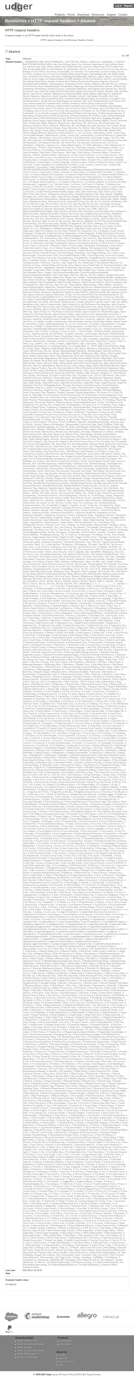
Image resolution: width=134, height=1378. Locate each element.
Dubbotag (98, 223)
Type (31, 547)
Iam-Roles (43, 302)
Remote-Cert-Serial (32, 432)
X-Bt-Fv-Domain (70, 681)
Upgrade (80, 552)
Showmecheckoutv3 (101, 478)
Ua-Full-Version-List (87, 547)
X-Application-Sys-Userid (63, 628)
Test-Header (92, 527)
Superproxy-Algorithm (33, 515)
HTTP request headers (53, 20)
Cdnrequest (28, 145)
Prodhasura (59, 412)
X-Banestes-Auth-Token (61, 657)
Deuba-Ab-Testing (75, 201)
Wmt (74, 579)
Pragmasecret (65, 407)
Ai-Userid (117, 76)
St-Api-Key (92, 505)
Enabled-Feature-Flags (33, 236)
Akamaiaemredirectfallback (35, 84)
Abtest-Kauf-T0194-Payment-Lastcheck (73, 66)
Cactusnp (87, 133)
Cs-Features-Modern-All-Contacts (80, 174)
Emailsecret (40, 233)
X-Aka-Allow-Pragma (116, 601)
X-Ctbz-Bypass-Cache (112, 735)
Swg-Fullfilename (51, 520)
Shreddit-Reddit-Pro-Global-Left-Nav (80, 485)
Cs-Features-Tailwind (94, 182)
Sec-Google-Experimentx (106, 456)
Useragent (120, 556)
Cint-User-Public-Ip (31, 150)
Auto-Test (91, 106)
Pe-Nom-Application (107, 395)
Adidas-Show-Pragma (78, 74)
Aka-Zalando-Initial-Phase (35, 81)
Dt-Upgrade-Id (74, 223)
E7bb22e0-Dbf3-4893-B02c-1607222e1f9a (53, 226)
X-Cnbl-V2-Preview (80, 718)
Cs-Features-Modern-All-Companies (46, 174)
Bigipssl (105, 120)
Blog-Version (64, 123)
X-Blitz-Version (113, 669)
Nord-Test (70, 373)
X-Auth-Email (29, 635)
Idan (113, 302)
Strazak (44, 510)
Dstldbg (63, 223)
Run (69, 444)
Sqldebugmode (109, 500)
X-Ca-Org (64, 691)
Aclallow (37, 74)
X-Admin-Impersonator (63, 596)
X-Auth (108, 632)
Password (34, 392)
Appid (85, 93)
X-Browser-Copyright (61, 677)
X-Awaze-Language (75, 647)
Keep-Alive (28, 336)
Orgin (43, 380)
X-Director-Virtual (74, 767)
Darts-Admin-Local (107, 191)
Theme (120, 532)
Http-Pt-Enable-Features (69, 282)
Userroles (120, 559)
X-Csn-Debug (118, 733)
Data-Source (41, 194)
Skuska (35, 493)
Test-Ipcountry (106, 527)
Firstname (71, 250)
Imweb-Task (66, 319)
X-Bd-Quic (102, 662)
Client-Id (118, 150)
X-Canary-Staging (76, 694)
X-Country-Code (54, 728)
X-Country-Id (69, 728)
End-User (112, 236)
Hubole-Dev (50, 287)
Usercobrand (28, 559)
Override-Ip (77, 385)
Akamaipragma (56, 84)
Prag (114, 405)
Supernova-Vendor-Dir (85, 512)
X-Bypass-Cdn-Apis (77, 686)
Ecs (32, 228)
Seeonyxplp (88, 468)
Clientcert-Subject (100, 152)
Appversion (46, 96)
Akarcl (80, 84)
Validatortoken (77, 561)
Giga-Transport (85, 267)
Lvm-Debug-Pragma (57, 346)
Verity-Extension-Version (53, 564)
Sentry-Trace (116, 468)
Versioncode (80, 564)
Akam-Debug (71, 81)
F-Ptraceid (54, 245)
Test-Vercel (64, 530)
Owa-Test (39, 387)
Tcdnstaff (49, 525)
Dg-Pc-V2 (102, 209)
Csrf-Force (75, 184)
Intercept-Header (75, 321)
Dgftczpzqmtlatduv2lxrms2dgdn (37, 211)
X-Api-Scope (111, 615)
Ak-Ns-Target (38, 79)
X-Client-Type (67, 713)
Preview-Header (47, 409)
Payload (61, 392)
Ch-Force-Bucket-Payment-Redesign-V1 (83, 297)
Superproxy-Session (104, 515)
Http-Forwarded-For (47, 282)
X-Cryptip (27, 733)
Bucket (86, 128)
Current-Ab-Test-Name (42, 187)
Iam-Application (30, 302)
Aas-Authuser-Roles (114, 64)
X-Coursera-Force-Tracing (89, 728)
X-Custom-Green (85, 740)
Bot (73, 125)
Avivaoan (27, 108)
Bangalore (117, 118)
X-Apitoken (105, 618)
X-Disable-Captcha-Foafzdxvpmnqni (101, 767)
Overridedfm (28, 387)
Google (56, 270)
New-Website (48, 365)
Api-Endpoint (94, 89)
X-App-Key (77, 620)
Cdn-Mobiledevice (51, 140)
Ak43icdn (98, 79)
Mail (76, 348)
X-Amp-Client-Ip (44, 613)
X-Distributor (117, 770)
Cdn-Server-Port (68, 142)
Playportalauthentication (85, 402)
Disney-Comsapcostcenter (35, 216)
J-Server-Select (85, 331)
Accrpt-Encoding (108, 71)
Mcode (56, 351)
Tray (88, 542)
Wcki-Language (89, 571)
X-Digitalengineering (55, 767)
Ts (42, 544)
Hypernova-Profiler (31, 292)
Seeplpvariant (101, 468)
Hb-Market (27, 277)
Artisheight (92, 96)
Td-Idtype (70, 525)
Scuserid (39, 454)
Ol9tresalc (47, 378)
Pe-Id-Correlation (51, 395)
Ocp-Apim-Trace (85, 375)
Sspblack (63, 505)
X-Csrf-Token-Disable (46, 735)
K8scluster (104, 334)
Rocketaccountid (108, 436)
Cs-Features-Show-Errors (71, 182)
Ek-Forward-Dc (85, 231)
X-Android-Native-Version (115, 613)
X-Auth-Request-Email (61, 637)
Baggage (107, 118)
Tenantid (37, 527)
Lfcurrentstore (72, 341)
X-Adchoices (46, 596)
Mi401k (76, 353)
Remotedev (74, 432)
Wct (113, 571)
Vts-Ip (77, 569)
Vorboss (112, 566)
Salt (91, 446)
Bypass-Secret (76, 130)
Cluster (74, 155)
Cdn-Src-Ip (112, 142)
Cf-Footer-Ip (68, 147)
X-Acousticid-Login (75, 593)
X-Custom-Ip (38, 743)
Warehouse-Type (61, 571)
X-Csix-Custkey (103, 733)
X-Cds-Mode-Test (65, 703)
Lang (84, 338)
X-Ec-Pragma (102, 784)
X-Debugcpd (50, 755)
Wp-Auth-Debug (94, 579)
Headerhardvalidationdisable (100, 277)
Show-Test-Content (71, 476)
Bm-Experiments (107, 123)
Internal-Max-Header (102, 321)
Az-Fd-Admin (85, 111)
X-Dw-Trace (117, 779)
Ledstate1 (51, 341)
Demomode (105, 199)
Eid (55, 231)
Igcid (78, 314)
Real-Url (64, 427)
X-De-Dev (108, 748)
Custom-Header (37, 189)
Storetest (35, 510)
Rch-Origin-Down (68, 436)
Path (43, 392)
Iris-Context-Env (80, 324)
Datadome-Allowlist (84, 194)
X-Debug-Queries (42, 752)
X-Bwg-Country (116, 684)
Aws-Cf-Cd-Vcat (56, 111)
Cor (125, 162)
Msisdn (96, 358)
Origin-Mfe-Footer (50, 383)
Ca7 (79, 133)
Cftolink (114, 147)
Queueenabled (72, 424)
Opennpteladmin (79, 378)
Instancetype (60, 321)
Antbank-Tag (119, 86)
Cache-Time (119, 133)
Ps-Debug (46, 419)
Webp (70, 574)
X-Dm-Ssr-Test (58, 775)
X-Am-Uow (119, 610)
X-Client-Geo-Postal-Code (67, 708)
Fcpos (45, 248)
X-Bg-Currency (120, 667)
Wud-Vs (101, 581)
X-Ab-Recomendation (44, 588)
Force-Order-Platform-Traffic (72, 255)
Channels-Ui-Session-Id (99, 299)
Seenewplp (42, 466)
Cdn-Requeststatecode (48, 142)
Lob (45, 343)
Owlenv (49, 387)
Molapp (113, 356)
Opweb (117, 378)
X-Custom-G (69, 740)
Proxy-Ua (72, 417)
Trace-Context (48, 539)
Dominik (95, 218)
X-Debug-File (57, 750)
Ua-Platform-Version (41, 549)
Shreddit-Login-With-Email (105, 483)
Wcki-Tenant (104, 571)
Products (60, 14)
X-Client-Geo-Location (115, 706)
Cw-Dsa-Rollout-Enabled (105, 189)
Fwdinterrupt (87, 262)
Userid (62, 559)
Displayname (55, 216)
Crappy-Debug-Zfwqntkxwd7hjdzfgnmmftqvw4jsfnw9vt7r (95, 169)
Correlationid (60, 164)
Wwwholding (85, 583)
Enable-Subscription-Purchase (110, 233)
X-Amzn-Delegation (63, 613)
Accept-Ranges (71, 69)
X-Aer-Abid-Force (76, 598)
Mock (52, 356)
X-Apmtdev (117, 618)
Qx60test (108, 424)
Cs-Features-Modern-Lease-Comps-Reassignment (77, 177)
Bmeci (45, 125)
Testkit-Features (88, 532)
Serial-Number (29, 471)
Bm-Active (93, 123)
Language (92, 338)
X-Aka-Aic (100, 601)
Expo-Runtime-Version (87, 243)
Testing (50, 532)
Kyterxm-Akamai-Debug (34, 338)
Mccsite (47, 351)
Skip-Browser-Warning (83, 490)
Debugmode (64, 199)
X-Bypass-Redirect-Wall (71, 689)
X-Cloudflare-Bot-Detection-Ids (45, 716)
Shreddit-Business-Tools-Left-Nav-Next (86, 481)
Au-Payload (75, 101)
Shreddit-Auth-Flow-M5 (33, 481)
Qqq (122, 422)
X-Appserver (118, 628)
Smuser (82, 495)
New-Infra (27, 365)
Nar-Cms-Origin (51, 363)
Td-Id (62, 525)
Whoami (75, 576)
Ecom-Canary (106, 226)
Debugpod (76, 199)
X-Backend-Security (41, 650)
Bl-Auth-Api (34, 123)
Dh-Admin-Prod (107, 211)
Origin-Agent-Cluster (64, 380)
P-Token (73, 387)
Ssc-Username (86, 503)
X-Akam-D (41, 603)
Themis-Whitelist (30, 534)
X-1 (52, 586)
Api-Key (122, 89)
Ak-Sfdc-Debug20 (73, 79)
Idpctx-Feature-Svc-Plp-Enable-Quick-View (76, 307)
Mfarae (56, 353)
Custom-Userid (74, 189)
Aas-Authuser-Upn (31, 66)
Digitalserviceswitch (49, 213)
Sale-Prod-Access (62, 446)
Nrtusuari (95, 373)
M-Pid (94, 346)
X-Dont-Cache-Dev (40, 777)
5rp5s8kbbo (106, 62)
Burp (93, 128)
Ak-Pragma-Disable (54, 79)
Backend (86, 118)
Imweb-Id (37, 319)
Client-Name (44, 152)
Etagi (52, 240)
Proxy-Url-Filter (85, 417)
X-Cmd (111, 716)
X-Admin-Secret (96, 596)
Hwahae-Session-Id (56, 289)
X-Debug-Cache (42, 750)
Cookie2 (118, 162)
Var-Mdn (96, 561)
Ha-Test (92, 275)
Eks (95, 231)
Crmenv (34, 172)
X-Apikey (86, 618)
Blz (85, 123)
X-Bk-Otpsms (98, 669)
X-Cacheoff (110, 691)
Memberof (81, 351)
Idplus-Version (59, 314)
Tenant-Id (27, 527)
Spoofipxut (60, 500)
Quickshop (85, 424)
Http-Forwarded (30, 282)
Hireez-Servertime (37, 280)
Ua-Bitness (55, 547)
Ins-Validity (39, 321)
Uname (48, 552)
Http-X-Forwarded (113, 282)
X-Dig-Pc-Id (39, 767)
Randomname (29, 427)
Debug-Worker (51, 199)
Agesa (101, 76)
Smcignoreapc (29, 495)
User (36, 554)
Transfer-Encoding (31, 542)
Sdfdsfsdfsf (80, 454)
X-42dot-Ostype (100, 586)
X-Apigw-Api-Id (74, 618)
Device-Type (117, 206)
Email (113, 231)
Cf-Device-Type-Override (49, 147)
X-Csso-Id (81, 735)
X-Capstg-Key (62, 696)
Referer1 (41, 429)
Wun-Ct (26, 583)
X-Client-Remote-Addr (94, 711)
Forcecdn (51, 258)
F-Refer (63, 245)
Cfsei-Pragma (102, 147)
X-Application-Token (85, 628)
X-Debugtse (62, 755)
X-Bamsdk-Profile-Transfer (99, 650)
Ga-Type (36, 265)
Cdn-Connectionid (81, 138)
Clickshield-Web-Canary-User (92, 150)
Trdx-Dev (96, 542)
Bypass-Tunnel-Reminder (96, 130)
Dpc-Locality (64, 221)
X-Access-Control (62, 591)
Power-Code (59, 405)
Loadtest (38, 343)
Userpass (110, 559)
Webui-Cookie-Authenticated (87, 574)
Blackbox (52, 123)
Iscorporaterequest (74, 326)
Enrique (121, 236)
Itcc (100, 329)
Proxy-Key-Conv (89, 414)
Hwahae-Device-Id (102, 287)
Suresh (67, 517)
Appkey (92, 93)
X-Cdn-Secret (67, 701)
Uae (65, 549)
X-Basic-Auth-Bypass (84, 657)
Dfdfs (94, 209)
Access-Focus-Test (97, 69)
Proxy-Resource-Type (45, 417)
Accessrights (64, 71)
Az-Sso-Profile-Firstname (104, 111)
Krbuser (77, 336)
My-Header (35, 360)
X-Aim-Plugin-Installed (48, 601)
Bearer (70, 120)
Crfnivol (26, 172)
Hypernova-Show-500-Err (76, 292)
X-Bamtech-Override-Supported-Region (60, 654)
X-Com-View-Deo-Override (58, 721)
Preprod (26, 409)
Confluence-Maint (78, 160)
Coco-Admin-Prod (61, 157)
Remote (110, 429)
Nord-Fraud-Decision (43, 373)
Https (100, 285)
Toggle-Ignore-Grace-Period (45, 537)
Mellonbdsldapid (67, 351)
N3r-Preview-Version (112, 360)
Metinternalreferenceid (41, 353)
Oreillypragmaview (31, 380)
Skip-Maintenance (115, 490)
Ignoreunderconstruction (107, 314)
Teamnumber (86, 525)
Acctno (120, 71)
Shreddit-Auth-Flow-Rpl (56, 481)
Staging (26, 507)
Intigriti (41, 324)
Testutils (102, 532)
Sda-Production (67, 454)
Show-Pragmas (54, 476)
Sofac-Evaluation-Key (33, 498)
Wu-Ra (42, 581)
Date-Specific (106, 194)
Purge (69, 419)
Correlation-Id (47, 164)
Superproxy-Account (106, 512)
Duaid (90, 223)
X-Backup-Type (78, 650)
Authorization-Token (104, 103)
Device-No (105, 206)
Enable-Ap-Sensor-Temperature (62, 233)
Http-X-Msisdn (46, 285)
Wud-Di (50, 581)
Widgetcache (87, 576)
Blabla (44, 123)
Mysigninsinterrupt (93, 360)
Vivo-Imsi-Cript (63, 566)
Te (77, 525)
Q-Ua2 (62, 422)
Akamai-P (114, 81)
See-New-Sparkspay (46, 463)
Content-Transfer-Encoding (100, 162)
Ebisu (96, 226)
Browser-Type (60, 128)
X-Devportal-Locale (49, 765)
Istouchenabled (84, 329)
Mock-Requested (65, 356)
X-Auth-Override (59, 635)
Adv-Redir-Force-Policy (39, 76)
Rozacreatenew (67, 439)
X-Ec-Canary (35, 784)
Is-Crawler (93, 324)
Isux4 (95, 329)
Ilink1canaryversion (67, 316)
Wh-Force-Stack (62, 576)
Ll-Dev (120, 341)
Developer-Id (37, 206)
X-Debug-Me (110, 750)
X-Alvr (80, 610)
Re (57, 427)
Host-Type (97, 280)
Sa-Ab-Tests (28, 446)
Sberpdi (120, 446)
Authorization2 (29, 106)
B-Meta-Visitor (74, 118)
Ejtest (65, 231)
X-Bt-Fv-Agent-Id (103, 679)
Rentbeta (119, 432)
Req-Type (47, 434)
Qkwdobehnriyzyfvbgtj (98, 422)
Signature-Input (72, 488)
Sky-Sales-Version (49, 493)
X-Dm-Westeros (74, 775)
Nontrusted (28, 373)
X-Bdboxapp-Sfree (52, 664)
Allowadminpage (51, 86)
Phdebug (114, 397)
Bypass (106, 128)
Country (89, 164)
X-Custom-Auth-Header (76, 738)
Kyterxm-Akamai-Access (115, 336)
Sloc (85, 493)
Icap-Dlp (99, 302)
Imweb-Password (51, 319)
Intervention (31, 324)
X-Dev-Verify (85, 760)
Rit (87, 436)
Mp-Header (39, 358)
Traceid (73, 539)
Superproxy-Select (84, 515)
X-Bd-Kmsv (90, 662)
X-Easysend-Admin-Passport (71, 782)
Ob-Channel (42, 375)
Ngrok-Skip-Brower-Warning (106, 365)
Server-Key (49, 471)
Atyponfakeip (62, 101)
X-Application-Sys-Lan (97, 625)
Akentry (87, 84)
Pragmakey (52, 407)
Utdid (56, 561)
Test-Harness (79, 527)
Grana (108, 270)
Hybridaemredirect (91, 289)
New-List (37, 365)
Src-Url (50, 503)
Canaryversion (87, 135)
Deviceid (48, 209)
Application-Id (103, 93)
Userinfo (70, 559)
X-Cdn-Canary (39, 701)
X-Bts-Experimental (104, 681)
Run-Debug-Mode (80, 444)
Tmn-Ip (107, 534)
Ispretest (117, 326)
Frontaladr (33, 260)
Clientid (36, 155)
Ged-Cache (62, 265)
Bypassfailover (66, 133)
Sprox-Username (93, 500)
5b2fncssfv (95, 62)
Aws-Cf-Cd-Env (72, 108)
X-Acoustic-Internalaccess (51, 593)
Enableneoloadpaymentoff (75, 236)
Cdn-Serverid (83, 142)
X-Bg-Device (28, 669)
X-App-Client (55, 620)
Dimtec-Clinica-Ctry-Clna (71, 213)
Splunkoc (49, 500)
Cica (121, 147)
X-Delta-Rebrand (87, 757)
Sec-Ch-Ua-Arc (74, 458)
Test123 (112, 530)
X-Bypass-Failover (96, 686)
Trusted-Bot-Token (31, 544)
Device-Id (78, 206)
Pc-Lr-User (113, 392)
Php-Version (69, 400)
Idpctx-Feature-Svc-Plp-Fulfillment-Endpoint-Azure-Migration (71, 309)
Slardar (78, 493)
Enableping (94, 236)
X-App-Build (41, 620)
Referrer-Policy (82, 429)
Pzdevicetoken (40, 422)
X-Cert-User (79, 703)
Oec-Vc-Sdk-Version (104, 375)
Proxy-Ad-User (60, 414)
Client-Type (70, 152)
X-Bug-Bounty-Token (40, 684)
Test (56, 527)
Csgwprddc (42, 184)
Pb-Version (102, 392)
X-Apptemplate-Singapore (54, 630)
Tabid (85, 520)
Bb (64, 120)
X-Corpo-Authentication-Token (72, 726)
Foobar (114, 253)
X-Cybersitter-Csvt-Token (78, 745)
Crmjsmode (45, 172)
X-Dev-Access (59, 760)
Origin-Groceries (83, 380)
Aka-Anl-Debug (119, 79)
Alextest (123, 84)
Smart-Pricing (108, 493)
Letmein (61, 341)
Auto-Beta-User (78, 106)
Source (87, 498)
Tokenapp (102, 537)
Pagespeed (65, 390)
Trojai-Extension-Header (113, 542)
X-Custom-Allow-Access (52, 738)
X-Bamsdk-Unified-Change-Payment (81, 652)
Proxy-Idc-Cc (74, 414)
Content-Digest (44, 162)
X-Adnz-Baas (112, 596)
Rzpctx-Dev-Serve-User (116, 444)
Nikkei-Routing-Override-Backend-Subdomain (96, 368)
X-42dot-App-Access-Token (79, 586)
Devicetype (59, 209)
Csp (50, 184)
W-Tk (97, 569)
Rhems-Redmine (51, 436)
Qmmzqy (114, 422)
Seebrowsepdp (64, 463)
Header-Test (70, 277)
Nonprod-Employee (118, 370)
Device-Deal (66, 206)
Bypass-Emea (41, 130)
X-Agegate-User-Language (98, 598)
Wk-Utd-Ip (37, 579)
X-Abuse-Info (34, 591)
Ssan (75, 503)
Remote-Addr (121, 429)
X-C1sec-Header (51, 691)
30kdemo (84, 62)
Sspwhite (74, 505)
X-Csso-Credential (66, 735)
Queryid (37, 424)
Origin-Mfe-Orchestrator (71, 383)
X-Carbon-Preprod (78, 696)
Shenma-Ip (78, 473)
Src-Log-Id (41, 503)
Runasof (94, 444)
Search (117, 454)
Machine (69, 348)
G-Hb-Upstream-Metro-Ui (106, 262)
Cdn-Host (114, 138)
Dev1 (96, 204)
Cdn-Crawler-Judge (100, 138)
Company (118, 157)
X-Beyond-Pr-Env (52, 667)
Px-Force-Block (118, 419)
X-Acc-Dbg (47, 591)
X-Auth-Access (120, 632)
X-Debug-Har (71, 750)
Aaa (55, 64)
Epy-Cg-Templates (73, 238)
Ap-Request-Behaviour (76, 89)
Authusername (63, 106)
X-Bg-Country (106, 667)
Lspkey (107, 343)
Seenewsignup (101, 466)
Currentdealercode (91, 187)
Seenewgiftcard (114, 463)
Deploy (116, 199)
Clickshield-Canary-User (66, 150)
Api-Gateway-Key (109, 89)
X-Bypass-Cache (58, 686)
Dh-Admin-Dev (76, 211)
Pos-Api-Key (41, 405)
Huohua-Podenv (64, 287)
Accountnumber (92, 71)
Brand (123, 125)
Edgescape (28, 231)
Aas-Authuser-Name (67, 64)
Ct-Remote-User (112, 184)
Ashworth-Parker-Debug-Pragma (80, 98)
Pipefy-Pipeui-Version (91, 400)
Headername (120, 277)
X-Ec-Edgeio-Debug (85, 784)
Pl (104, 400)
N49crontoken (29, 363)
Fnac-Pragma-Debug (95, 253)
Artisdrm (82, 96)
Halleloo (101, 275)
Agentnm (92, 76)
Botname (101, 125)
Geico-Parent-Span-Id (92, 265)
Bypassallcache (38, 133)
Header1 (81, 277)
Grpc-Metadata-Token (33, 272)
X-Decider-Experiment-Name (82, 755)
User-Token (98, 556)
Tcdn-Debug (103, 522)
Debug (75, 196)
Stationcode (88, 507)
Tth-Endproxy (80, 544)
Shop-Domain (114, 473)
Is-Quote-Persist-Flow (54, 326)
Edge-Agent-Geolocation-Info (88, 228)
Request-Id (59, 434)
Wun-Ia (34, 583)
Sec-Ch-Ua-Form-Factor (93, 458)
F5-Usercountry (75, 245)
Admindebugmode (97, 74)
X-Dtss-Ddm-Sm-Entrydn (58, 779)
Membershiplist (95, 351)
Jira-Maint (69, 334)
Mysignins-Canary (74, 360)
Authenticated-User (37, 103)
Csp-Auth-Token (61, 184)
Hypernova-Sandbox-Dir (52, 292)
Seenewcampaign (97, 463)
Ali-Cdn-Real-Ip (30, 86)
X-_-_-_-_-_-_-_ (106, 583)
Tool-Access (114, 537)
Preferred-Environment (112, 407)
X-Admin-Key (82, 596)
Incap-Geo (90, 319)
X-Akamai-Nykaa (41, 605)
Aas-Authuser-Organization (91, 64)
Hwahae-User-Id (73, 289)
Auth (84, 101)
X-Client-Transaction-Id (48, 713)
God (123, 267)
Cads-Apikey (99, 133)
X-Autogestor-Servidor (40, 645)
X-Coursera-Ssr (37, 730)
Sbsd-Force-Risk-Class (54, 451)
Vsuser (55, 569)
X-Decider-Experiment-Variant (112, 755)
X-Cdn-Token (115, 701)
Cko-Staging (47, 150)
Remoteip (85, 432)
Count (81, 164)
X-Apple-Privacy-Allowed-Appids (88, 623)
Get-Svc (38, 267)
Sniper (109, 495)
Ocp (74, 375)
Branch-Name (29, 128)
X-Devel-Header (119, 760)
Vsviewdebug (66, 569)
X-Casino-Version (109, 696)
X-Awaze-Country (37, 647)
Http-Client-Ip (120, 280)
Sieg (35, 488)
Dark (77, 191)
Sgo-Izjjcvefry (50, 473)
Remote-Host (48, 432)
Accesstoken (77, 71)
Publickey (60, 419)
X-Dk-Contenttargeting (48, 772)
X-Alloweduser (100, 608)
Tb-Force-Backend (83, 522)
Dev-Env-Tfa (66, 204)
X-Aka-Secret (29, 603)
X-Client (62, 706)
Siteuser (62, 490)
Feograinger (113, 248)
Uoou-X (71, 552)
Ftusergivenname (31, 262)
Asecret (36, 98)
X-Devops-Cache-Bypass (114, 762)
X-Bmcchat (94, 672)
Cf (83, 145)
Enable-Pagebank (86, 233)
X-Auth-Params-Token (78, 635)
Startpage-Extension (71, 507)
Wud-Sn (84, 581)
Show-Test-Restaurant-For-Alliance (98, 476)
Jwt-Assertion (90, 334)
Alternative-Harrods (103, 86)
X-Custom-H (100, 740)
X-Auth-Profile (42, 637)
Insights (49, 321)
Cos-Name (73, 164)
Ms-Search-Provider (68, 358)
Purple (76, 419)
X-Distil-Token (103, 770)
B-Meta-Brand (66, 113)
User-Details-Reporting (50, 554)
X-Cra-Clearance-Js (74, 730)
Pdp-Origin (37, 395)
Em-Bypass (103, 231)
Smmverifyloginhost (68, 495)
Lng (31, 343)
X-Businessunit (72, 684)
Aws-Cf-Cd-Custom (55, 108)
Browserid (72, 128)
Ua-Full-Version (69, 547)
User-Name (32, 556)
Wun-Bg (119, 581)
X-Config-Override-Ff (64, 723)
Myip (55, 360)
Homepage (86, 280)
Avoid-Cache (39, 108)
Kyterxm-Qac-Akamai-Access (60, 338)
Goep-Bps (27, 270)
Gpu (94, 270)
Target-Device (36, 522)
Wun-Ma (51, 583)
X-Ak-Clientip (88, 601)
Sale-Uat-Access (80, 446)
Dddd (53, 196)
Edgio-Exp (39, 231)
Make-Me (116, 348)
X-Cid (28, 706)
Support (111, 14)
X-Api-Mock (81, 615)
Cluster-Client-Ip (86, 155)
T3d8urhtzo (76, 520)
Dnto (110, 216)
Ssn (43, 505)
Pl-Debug (110, 400)
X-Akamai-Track (76, 605)
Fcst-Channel (56, 248)
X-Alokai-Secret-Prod (47, 610)
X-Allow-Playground (82, 608)
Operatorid (108, 378)
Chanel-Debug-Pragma (45, 299)
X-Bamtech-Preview (40, 657)
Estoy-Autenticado (39, 240)
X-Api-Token (34, 618)
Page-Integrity (101, 387)
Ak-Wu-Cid (88, 79)
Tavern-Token (66, 522)
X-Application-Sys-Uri (39, 628)
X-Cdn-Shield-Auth (83, 701)
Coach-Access (110, 155)
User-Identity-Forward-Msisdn (105, 554)
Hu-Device (118, 285)
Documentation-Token (55, 218)
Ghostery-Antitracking (66, 267)
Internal (88, 321)
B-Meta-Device (42, 115)
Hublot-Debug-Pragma (33, 287)
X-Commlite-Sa (117, 721)
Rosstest (55, 439)
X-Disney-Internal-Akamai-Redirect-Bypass (55, 770)
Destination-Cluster (57, 201)
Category (33, 138)
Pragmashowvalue (81, 407)
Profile (118, 412)
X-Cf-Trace (104, 703)
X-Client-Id (106, 708)
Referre (61, 429)
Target (25, 522)
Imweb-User (78, 319)
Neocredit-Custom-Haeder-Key (88, 363)
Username (80, 559)
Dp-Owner (36, 221)
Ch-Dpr (68, 294)
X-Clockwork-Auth (98, 713)
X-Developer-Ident (43, 762)
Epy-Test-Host (90, 238)
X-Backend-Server (60, 650)
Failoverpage (102, 245)
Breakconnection (45, 128)
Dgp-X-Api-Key (61, 211)
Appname (35, 96)
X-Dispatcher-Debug (85, 770)
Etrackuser (61, 240)
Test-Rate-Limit (41, 530)
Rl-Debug (94, 436)
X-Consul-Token (82, 723)
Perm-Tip (43, 397)
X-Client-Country (75, 706)
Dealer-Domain (64, 196)
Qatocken (82, 422)
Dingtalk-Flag (91, 213)
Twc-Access (117, 544)
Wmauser (66, 579)
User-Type (109, 556)
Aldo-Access (112, 84)
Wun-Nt (59, 583)
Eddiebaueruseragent (63, 228)
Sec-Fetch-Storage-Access (47, 456)
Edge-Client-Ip (109, 228)
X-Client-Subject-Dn (114, 711)
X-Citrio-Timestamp (48, 706)
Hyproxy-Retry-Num (54, 294)
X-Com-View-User (80, 721)
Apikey (100, 91)
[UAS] (18, 11)
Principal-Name (63, 409)
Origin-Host (97, 380)
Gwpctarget (63, 275)
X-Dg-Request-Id (90, 765)
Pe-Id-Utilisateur (89, 395)
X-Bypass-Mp (52, 689)
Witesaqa (27, 579)
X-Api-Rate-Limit (96, 615)
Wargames (76, 571)
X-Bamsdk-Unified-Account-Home (46, 652)
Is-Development (107, 324)
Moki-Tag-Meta (102, 356)
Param (26, 392)
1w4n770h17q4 (72, 62)
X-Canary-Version (94, 694)
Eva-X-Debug (97, 240)
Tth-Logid (92, 544)
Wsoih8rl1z (32, 581)
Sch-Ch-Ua (104, 485)
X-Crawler (88, 730)
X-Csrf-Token (29, 735)
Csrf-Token (87, 184)
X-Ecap (113, 784)
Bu (80, 128)
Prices (71, 14)
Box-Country (113, 125)
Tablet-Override (97, 520)
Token (94, 537)
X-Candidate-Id (111, 694)
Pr (98, 405)
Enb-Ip (103, 236)
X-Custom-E (44, 740)
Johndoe (79, 334)
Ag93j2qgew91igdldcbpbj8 (75, 76)
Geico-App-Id (74, 265)
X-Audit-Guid (98, 632)
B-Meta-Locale (99, 115)
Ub (75, 549)
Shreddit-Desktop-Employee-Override (50, 483)
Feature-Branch (71, 248)
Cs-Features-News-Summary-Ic (42, 182)
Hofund (61, 280)
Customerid (87, 189)
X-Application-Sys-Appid (50, 625)
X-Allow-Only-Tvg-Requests (59, 608)
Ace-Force (27, 74)
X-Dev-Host (72, 760)
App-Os (26, 93)
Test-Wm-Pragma (99, 530)
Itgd (37, 331)
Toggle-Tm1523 (82, 537)
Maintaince (92, 348)
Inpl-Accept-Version (115, 319)
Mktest (103, 353)
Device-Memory (91, 206)
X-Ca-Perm (75, 691)
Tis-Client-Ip (70, 534)
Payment (70, 392)
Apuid (55, 96)
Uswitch (49, 561)
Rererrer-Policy (72, 434)
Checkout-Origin (119, 299)
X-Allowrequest (115, 608)
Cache (109, 133)
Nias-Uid (52, 368)
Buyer (99, 128)
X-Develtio (78, 762)
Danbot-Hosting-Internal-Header (51, 191)
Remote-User (62, 432)
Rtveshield (61, 444)
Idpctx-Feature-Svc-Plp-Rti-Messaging (101, 311)
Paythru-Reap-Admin (85, 392)
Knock (37, 336)
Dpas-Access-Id (50, 221)
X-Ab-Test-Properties (76, 588)
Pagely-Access (51, 390)
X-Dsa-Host (113, 777)
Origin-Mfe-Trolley (91, 383)
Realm (72, 427)
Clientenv (27, 155)
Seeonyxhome (56, 468)
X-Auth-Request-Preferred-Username (90, 637)
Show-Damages (37, 476)
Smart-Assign (94, 493)
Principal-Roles (79, 409)
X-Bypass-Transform (32, 691)
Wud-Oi (75, 581)
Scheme (114, 485)
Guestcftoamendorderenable (65, 272)
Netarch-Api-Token (118, 363)
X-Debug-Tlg (109, 752)
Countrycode (114, 164)
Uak (70, 549)
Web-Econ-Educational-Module (51, 574)
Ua (38, 547)
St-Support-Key (106, 505)
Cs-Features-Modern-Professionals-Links (56, 179)
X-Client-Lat (117, 708)
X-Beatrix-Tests (82, 664)
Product (69, 412)
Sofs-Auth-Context (53, 498)
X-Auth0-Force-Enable (114, 640)
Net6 (106, 363)
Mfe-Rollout (66, 353)
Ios (66, 324)
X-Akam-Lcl (53, 603)
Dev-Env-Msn (52, 204)
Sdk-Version (106, 454)
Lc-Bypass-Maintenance (34, 341)
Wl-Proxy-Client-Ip (52, 579)
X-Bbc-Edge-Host (104, 657)
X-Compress (47, 723)
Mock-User (79, 356)
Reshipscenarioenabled (105, 434)
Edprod (49, 231)
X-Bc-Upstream (76, 662)
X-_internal (119, 583)
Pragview (96, 407)
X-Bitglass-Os (58, 669)
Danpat (70, 191)
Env (41, 238)
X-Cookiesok (119, 723)
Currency (27, 187)
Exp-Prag (49, 243)
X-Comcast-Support (99, 721)
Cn (96, 155)
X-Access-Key (78, 591)
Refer (123, 427)
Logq (100, 343)
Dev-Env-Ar (96, 201)
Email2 (120, 231)
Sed (34, 463)
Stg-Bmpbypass (111, 507)
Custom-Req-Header (55, 189)
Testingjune (61, 532)
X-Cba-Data (39, 699)
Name (39, 363)
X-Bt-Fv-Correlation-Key (51, 681)
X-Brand (26, 677)
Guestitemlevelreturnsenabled (37, 275)
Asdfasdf (27, 98)
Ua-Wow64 (57, 549)
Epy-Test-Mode (105, 238)
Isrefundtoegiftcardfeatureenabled (48, 329)
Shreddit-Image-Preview (81, 483)
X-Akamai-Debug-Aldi (103, 603)
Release (101, 429)
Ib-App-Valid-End (85, 302)
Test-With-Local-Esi (80, 530)
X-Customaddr (104, 743)
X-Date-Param (73, 748)
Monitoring (27, 358)
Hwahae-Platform (37, 289)
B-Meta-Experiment (60, 115)
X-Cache (86, 691)
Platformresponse (64, 402)
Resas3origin (86, 434)
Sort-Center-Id (76, 498)
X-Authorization (95, 642)
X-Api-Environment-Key (53, 615)
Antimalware (40, 89)
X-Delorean (62, 757)
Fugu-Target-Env (69, 262)
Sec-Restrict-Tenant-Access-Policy (62, 461)
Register (128, 6)
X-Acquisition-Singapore (96, 593)
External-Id (42, 245)
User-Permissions (72, 556)
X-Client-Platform (42, 711)
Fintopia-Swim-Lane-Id (55, 250)
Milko (96, 353)
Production (79, 412)
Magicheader (58, 348)
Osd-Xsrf (38, 385)
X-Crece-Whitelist (118, 730)
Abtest (50, 66)
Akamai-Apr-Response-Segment (93, 81)
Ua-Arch (45, 547)
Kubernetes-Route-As (92, 336)
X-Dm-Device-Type (84, 772)
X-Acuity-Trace (116, 593)
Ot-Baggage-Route (52, 385)
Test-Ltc (118, 527)
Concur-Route (62, 160)
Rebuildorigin (82, 427)
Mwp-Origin (106, 358)
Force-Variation (38, 258)
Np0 (87, 373)
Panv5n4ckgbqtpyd (112, 390)
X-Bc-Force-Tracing (39, 662)
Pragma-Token (38, 407)
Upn (87, 552)
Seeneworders (29, 466)
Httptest (108, 285)
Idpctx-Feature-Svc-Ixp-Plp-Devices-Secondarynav (86, 304)
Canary (63, 135)
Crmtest (55, 172)
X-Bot (86, 674)
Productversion (107, 412)
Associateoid (102, 98)
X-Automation (58, 645)
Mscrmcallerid (85, 358)
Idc (118, 302)
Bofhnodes (65, 125)
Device (56, 206)
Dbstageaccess (30, 196)
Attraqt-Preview (48, 101)
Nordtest (80, 373)
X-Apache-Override (32, 615)
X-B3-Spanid (103, 647)
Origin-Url (121, 383)
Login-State (91, 343)
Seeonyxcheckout (73, 468)
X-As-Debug (99, 630)
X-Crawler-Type (102, 730)
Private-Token (45, 412)
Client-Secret (58, 152)
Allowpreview (66, 86)
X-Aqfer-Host (86, 630)
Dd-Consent (44, 196)
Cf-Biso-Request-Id (112, 145)
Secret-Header (94, 461)
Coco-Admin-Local (42, 157)
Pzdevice (27, 422)
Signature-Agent (56, 488)
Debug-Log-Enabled (109, 196)
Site (105, 488)
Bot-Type (91, 125)
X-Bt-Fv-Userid (87, 681)
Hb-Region (38, 277)
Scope (111, 451)
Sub (51, 510)
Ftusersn (55, 262)
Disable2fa (116, 213)
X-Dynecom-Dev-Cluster (45, 782)
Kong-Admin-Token (50, 336)
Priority (90, 409)
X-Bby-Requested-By (55, 659)
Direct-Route (104, 213)
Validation (64, 561)
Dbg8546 (118, 194)
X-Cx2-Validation (57, 745)
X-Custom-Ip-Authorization (58, 743)
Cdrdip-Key (40, 145)
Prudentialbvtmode (31, 419)
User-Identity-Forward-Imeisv (76, 554)
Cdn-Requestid (29, 142)
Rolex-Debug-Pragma (39, 439)
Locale (52, 343)
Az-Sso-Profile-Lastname (47, 113)
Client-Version (83, 152)
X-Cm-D (103, 716)
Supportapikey (45, 517)
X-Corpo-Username (112, 726)
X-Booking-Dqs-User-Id (48, 674)
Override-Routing (110, 385)
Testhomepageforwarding (34, 532)
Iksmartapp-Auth (48, 316)
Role (119, 436)
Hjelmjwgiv (52, 280)
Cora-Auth (27, 164)
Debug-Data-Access (89, 196)
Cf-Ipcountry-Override (85, 147)
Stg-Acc (99, 507)
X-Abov (117, 588)
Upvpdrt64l (95, 552)
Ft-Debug (63, 260)
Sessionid (75, 471)
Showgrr (86, 478)
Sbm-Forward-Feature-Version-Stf (91, 449)
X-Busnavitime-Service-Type (93, 684)
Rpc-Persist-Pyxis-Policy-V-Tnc (85, 441)
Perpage (73, 397)
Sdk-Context (94, 454)
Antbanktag (28, 89)
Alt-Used (89, 86)
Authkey (65, 103)
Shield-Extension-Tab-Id (95, 473)
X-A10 (112, 586)
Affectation (56, 76)
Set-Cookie (86, 471)
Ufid (97, 549)
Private (98, 409)
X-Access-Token (94, 591)
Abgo (43, 66)
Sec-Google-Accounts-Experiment (77, 456)
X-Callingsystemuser (47, 694)
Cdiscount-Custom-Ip (62, 138)
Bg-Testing (79, 120)
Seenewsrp (114, 466)
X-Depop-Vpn (102, 757)
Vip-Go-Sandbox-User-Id (42, 566)
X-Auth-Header (43, 635)
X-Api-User (46, 618)
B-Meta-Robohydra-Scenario (52, 118)
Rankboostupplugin (46, 427)
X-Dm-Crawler (67, 772)
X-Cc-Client (51, 699)
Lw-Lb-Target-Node (77, 346)
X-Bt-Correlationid (85, 679)
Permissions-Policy (58, 397)
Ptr (53, 419)
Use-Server (28, 554)
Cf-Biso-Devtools (94, 145)
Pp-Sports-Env (89, 405)
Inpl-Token (27, 321)
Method (26, 353)
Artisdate (72, 96)
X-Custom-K (90, 743)
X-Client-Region (74, 711)
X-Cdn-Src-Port (101, 701)
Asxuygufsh (115, 98)
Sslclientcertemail (107, 503)
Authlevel (75, 103)
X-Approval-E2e (103, 628)
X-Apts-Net (73, 630)
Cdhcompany (44, 138)
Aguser (108, 76)
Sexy (40, 473)
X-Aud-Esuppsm (83, 632)
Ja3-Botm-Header (102, 331)
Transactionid (96, 539)
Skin (69, 490)
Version (69, 564)
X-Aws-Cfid (90, 647)
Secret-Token (109, 461)
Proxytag (112, 417)
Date (96, 194)
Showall (49, 478)
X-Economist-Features (54, 787)
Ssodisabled (52, 505)
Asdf (116, 96)
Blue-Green (77, 123)
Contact (122, 14)
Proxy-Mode (104, 414)
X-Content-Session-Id (101, 723)
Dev (87, 201)
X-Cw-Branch (41, 745)
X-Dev (48, 760)
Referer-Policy (29, 429)
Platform (51, 402)
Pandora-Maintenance (82, 390)
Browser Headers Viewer (81, 40)
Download (83, 14)
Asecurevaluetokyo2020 (52, 98)
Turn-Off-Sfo (104, 544)
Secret (84, 461)
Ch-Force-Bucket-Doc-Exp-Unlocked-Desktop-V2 (96, 294)
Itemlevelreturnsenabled (115, 329)
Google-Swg (66, 270)
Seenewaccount (80, 463)
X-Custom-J (77, 743)
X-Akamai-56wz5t (68, 603)
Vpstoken (121, 566)
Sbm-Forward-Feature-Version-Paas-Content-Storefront (48, 449)
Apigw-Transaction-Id (86, 91)
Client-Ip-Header (30, 152)
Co (100, 155)
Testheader (122, 530)
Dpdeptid (88, 221)
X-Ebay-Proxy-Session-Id (98, 782)
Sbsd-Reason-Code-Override (79, 451)
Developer (105, 204)
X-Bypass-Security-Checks (114, 689)
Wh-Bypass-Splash (44, 576)
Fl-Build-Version (85, 250)
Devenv (48, 206)
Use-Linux (119, 552)
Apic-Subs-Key (41, 91)
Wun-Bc (110, 581)
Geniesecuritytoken (113, 265)
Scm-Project (100, 451)
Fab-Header (89, 245)
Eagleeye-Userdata (83, 226)
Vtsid (91, 569)
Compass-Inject (30, 160)
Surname (76, 517)
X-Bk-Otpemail (84, 669)
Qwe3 (100, 424)
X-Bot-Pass (107, 674)
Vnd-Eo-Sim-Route (98, 566)
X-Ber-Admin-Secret (100, 664)
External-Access (107, 243)
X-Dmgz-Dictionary (91, 775)
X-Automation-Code (75, 645)
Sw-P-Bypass (103, 517)
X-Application (111, 623)
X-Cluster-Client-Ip (89, 716)
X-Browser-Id (98, 677)
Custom (105, 187)
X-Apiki (95, 618)
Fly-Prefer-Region (65, 253)
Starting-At (56, 507)
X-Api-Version (58, 618)
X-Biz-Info (71, 669)
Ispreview (27, 329)
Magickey (45, 348)
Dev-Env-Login (37, 204)
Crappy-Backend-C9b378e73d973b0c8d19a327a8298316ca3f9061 (55, 168)
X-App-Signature (105, 620)
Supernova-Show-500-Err (62, 512)
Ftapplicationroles (107, 260)
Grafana (100, 270)
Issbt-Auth (70, 329)
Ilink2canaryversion (86, 316)
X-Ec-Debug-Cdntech (65, 784)
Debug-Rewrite (36, 199)
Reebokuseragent (111, 427)
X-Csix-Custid (88, 733)
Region (93, 429)
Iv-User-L (72, 331)
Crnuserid (64, 172)
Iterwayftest (28, 331)
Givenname (98, 267)
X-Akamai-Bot (84, 603)
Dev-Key (77, 204)
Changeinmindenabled (67, 299)
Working (81, 579)
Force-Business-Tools (48, 255)
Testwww (111, 532)
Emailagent (28, 233)
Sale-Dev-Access (44, 446)
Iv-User (63, 331)
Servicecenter (62, 471)
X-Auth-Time (97, 640)
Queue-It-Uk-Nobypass (53, 424)
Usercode (40, 559)
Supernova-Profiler (40, 512)
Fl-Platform (99, 250)
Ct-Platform (98, 184)
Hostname (108, 280)
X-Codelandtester (98, 718)
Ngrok (89, 365)
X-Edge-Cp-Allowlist (109, 787)
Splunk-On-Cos (36, 500)
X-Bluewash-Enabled (78, 672)
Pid (78, 400)
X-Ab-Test (60, 588)
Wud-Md (67, 581)
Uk (124, 549)
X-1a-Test (60, 586)
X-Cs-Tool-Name (59, 733)
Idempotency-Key (31, 304)
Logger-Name (71, 343)
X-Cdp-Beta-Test (47, 703)
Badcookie (96, 118)
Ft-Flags (73, 260)
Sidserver (27, 488)
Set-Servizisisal (112, 471)
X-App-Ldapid (89, 620)
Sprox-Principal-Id (75, 500)
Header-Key (58, 277)
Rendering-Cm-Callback (102, 432)
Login (81, 343)
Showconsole (60, 478)
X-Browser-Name (114, 677)
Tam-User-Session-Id (115, 520)
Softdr (66, 498)
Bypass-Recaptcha (58, 130)
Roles (25, 439)
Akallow (60, 81)
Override (66, 385)
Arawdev (63, 96)
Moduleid (89, 356)
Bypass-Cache (119, 128)
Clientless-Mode (48, 155)
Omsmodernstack (62, 378)
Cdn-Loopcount (34, 140)
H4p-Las (83, 275)
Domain (70, 218)
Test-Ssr (54, 530)
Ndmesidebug (66, 363)
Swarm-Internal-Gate (32, 520)
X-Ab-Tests (92, 588)
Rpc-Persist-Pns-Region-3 (56, 441)
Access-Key (113, 69)
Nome (92, 370)
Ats (123, 98)
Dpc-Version (77, 221)
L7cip (78, 338)
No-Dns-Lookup (37, 370)
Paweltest (51, 392)
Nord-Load (59, 373)
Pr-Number (106, 405)
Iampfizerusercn (68, 302)
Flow (108, 250)
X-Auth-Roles (34, 640)
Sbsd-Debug (36, 451)
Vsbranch (27, 569)
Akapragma (70, 84)
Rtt (53, 444)
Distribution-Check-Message (93, 216)
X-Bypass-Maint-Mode (116, 686)
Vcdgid (110, 561)
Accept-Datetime (55, 69)
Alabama (96, 84)
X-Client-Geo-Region (90, 708)
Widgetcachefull (101, 576)
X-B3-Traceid (117, 647)
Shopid (26, 476)
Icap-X (107, 302)
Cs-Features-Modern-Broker (111, 174)
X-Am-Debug (90, 610)
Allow (40, 86)
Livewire (112, 341)
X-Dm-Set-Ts (44, 775)
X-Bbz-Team (111, 659)
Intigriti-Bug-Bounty (55, 324)
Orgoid (50, 380)
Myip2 (62, 360)
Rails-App (118, 424)
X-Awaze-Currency (56, 647)
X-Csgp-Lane (74, 733)
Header (48, 277)
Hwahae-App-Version (82, 287)
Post (50, 405)
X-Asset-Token (113, 630)
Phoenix (33, 400)
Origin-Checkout (111, 380)
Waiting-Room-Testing (112, 569)
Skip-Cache (100, 490)
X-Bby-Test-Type (74, 659)
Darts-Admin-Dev (89, 191)
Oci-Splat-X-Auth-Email (60, 375)
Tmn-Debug (96, 534)
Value (88, 561)
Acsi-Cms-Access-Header (54, 74)
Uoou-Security (59, 552)
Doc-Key (39, 218)
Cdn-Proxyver (67, 140)
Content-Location (79, 162)
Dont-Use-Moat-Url (109, 218)
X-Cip (34, 706)
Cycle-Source (29, 191)
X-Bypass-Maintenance (34, 689)
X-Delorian (73, 757)
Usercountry (51, 559)
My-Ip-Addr (47, 360)
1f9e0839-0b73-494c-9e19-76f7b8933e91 (44, 62)
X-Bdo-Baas (68, 664)
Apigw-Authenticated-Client (62, 91)
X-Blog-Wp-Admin (58, 672)
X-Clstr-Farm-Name (70, 716)
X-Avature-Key (93, 645)
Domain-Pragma (82, 218)
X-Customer (117, 743)
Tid (62, 534)
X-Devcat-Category (101, 760)
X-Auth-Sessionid (50, 640)
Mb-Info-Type (36, 351)
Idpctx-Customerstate (50, 304)
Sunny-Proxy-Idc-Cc (90, 510)
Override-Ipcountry (92, 385)
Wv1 (76, 583)
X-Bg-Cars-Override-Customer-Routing (80, 667)
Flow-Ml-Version (48, 253)
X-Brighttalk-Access (41, 677)
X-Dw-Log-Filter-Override (83, 779)
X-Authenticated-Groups (34, 642)
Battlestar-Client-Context (34, 120)
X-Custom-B (94, 738)
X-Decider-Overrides (32, 757)
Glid (107, 267)
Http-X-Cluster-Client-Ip (93, 282)
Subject (58, 510)
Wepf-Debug (28, 576)
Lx (88, 346)
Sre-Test (59, 503)
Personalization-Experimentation (93, 397)
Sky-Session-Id (66, 493)
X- (96, 583)
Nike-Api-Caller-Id (66, 368)
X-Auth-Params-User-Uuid (102, 635)
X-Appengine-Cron (63, 623)
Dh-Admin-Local (91, 211)
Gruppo (47, 272)
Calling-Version (51, 135)
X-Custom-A (34, 738)
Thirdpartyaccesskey (49, 534)
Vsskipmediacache (42, 569)
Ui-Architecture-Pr (108, 549)
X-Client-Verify (81, 713)
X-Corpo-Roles (95, 726)
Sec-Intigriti (111, 458)
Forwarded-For (81, 258)
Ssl (95, 503)
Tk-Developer (84, 534)
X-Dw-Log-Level (103, 779)
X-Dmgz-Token (109, 775)
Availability (102, 106)
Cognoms (90, 157)
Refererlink (51, 429)
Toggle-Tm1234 (66, 537)
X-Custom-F (56, 740)
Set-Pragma (98, 471)
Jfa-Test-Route (56, 334)
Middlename (87, 353)
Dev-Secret (88, 204)
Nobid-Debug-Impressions (70, 370)
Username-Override (95, 559)
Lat (122, 338)
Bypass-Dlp (28, 130)
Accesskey (51, 71)
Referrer (69, 429)
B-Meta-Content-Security (110, 113)
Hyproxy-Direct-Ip (35, 294)
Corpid (36, 164)
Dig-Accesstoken (31, 213)
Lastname (115, 338)
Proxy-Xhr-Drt (100, 417)
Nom (86, 370)
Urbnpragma (107, 552)
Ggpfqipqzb (49, 267)
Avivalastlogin (115, 106)
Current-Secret (61, 187)
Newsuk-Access (63, 365)
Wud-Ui (92, 581)
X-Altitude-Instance (67, 610)
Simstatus (97, 488)
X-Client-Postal (59, 711)
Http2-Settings (89, 285)
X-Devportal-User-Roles (70, 765)
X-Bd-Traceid (114, 662)
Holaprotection (73, 280)
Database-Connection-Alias (61, 194)
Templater (113, 525)
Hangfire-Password (115, 275)
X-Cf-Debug (92, 703)
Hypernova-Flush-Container (114, 289)
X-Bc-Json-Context (59, 662)
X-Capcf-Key (48, 696)
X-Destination (116, 757)
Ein (59, 231)
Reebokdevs (95, 427)
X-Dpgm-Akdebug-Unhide (77, 777)
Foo (108, 253)
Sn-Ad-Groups (98, 495)
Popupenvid (28, 405)
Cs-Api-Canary (77, 172)
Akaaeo (51, 81)
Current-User (75, 187)
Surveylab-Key (88, 517)
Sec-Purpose (39, 461)
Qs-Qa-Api (28, 424)
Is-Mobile (38, 326)
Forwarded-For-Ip (97, 258)
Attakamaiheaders (31, 101)
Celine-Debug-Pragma (70, 145)
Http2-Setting (75, 285)
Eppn (60, 238)
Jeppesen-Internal (39, 334)
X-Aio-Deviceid (68, 601)
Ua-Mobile (102, 547)
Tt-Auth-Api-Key (52, 544)
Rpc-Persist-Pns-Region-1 (109, 439)
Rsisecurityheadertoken (39, 444)
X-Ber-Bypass (36, 667)
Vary (103, 561)
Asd (111, 96)
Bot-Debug (81, 125)
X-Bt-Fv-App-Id (119, 679)
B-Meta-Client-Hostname (85, 113)
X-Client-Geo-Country (94, 706)
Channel (83, 299)
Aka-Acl (107, 79)
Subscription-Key (71, 510)
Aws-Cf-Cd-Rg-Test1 (109, 108)
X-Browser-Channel (82, 677)
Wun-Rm (68, 583)
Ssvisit (83, 505)
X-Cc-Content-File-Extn (69, 699)
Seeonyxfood (42, 468)
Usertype (27, 561)
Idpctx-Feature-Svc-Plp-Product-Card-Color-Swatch (57, 311)
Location (60, 343)
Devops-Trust (84, 209)
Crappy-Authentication (59, 167)
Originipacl (28, 385)
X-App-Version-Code (44, 623)
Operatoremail (95, 378)
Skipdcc (26, 493)
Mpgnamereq (51, 358)
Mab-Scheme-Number (108, 346)
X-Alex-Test (112, 605)
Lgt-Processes (87, 341)
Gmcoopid (115, 267)
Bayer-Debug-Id (54, 120)
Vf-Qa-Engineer (95, 564)
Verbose (118, 561)
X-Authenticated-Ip (55, 642)
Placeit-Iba (40, 402)
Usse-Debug (38, 561)
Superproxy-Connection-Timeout (59, 515)
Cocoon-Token (77, 157)
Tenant (122, 525)
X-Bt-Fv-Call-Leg (30, 681)
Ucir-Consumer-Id (86, 549)
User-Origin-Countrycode (51, 556)
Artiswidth (103, 96)
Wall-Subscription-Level (41, 571)
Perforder (34, 397)
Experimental (61, 243)
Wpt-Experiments (111, 579)
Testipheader (74, 532)
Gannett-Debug (48, 265)
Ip (70, 324)
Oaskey (31, 375)
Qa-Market (71, 422)
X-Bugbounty (57, 684)
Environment (51, 238)
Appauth (47, 93)
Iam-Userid (55, 302)
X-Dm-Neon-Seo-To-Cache (106, 772)
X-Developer (28, 762)
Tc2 (94, 522)
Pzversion (53, 422)
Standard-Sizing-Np (40, 507)
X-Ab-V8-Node (106, 588)
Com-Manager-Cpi (104, 157)
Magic (37, 348)
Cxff (120, 189)
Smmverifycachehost (47, 495)
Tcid (57, 525)
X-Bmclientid (107, 672)
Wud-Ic (58, 581)
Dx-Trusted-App (111, 223)
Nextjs (82, 365)
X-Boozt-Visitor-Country (71, 674)
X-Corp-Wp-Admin (48, 726)
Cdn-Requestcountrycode (115, 140)
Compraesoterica (47, 160)
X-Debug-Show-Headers (77, 752)
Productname (92, 412)
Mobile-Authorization (39, 356)
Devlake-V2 (71, 209)
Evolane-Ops (37, 243)
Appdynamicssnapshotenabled (66, 93)
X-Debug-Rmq (57, 752)
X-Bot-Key (95, 674)
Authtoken (50, 106)
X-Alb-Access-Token (95, 605)
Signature (42, 488)
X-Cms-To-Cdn (63, 718)
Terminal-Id (47, 527)
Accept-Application (37, 69)
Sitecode (45, 490)
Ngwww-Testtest (39, 368)
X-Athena (49, 632)
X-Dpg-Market (57, 777)
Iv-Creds (44, 331)
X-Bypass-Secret (92, 689)
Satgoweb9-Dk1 (101, 446)
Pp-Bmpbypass (74, 405)
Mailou (82, 348)
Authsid (40, 106)
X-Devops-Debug (31, 765)
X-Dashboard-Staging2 (54, 748)
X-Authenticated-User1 (76, 642)
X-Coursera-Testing (54, 730)
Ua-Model (112, 547)
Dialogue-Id (121, 211)
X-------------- (44, 586)
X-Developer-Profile (63, 762)
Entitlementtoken (31, 238)
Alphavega (79, 86)
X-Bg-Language (43, 669)
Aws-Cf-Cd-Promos (90, 108)
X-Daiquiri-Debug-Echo (102, 745)
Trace (37, 539)
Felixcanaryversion (98, 248)
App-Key (123, 91)
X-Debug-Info (97, 750)
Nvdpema (104, 373)
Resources (98, 14)
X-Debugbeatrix (35, 755)
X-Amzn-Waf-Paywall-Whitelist (87, 613)
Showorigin (117, 478)
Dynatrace (27, 226)
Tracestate (83, 539)
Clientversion (63, 155)
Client (110, 150)
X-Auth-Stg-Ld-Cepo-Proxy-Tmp (75, 640)
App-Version (36, 93)
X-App (32, 620)
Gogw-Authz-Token (42, 270)
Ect (37, 228)
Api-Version (28, 91)
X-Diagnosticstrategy (109, 765)
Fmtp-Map (79, 253)
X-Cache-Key (98, 691)
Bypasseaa (53, 133)
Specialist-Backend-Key (103, 498)
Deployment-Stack (38, 201)
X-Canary (62, 694)
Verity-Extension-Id (32, 564)
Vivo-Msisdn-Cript (79, 566)
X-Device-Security (92, 762)
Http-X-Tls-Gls (61, 285)
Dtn (84, 223)
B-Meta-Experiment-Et (80, 115)
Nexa (75, 365)
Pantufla (97, 390)
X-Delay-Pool (49, 757)
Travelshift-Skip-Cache (74, 542)
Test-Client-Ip (65, 527)
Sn (88, 495)
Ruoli (101, 444)
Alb (103, 84)
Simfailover (86, 488)
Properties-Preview (43, 414)
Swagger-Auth (117, 517)
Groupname (118, 270)
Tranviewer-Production (51, 542)
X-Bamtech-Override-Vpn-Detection (97, 654)
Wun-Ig (42, 583)
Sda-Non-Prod (51, 454)
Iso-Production (105, 326)
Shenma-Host (65, 473)
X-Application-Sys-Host (74, 625)
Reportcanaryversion (32, 434)
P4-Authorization (86, 387)
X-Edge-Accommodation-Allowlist (82, 787)
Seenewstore (29, 468)
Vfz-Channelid (110, 564)
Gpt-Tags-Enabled (81, 270)
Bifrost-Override (93, 120)
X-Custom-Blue (108, 738)
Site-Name (113, 488)
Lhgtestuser (101, 341)
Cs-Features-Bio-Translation (99, 172)
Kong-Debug (66, 336)
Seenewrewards (85, 466)
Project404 (28, 414)
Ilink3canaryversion (106, 316)
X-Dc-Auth (97, 748)
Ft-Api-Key (53, 260)
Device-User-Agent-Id (33, 209)
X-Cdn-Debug (53, 701)
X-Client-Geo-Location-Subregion (38, 708)
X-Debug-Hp (83, 750)
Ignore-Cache (88, 314)
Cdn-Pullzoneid (82, 140)
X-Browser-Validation (49, 679)
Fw (79, 262)
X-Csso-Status (94, 735)
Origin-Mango (34, 383)
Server (40, 471)
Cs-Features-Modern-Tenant (90, 179)
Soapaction (118, 495)
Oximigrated (59, 387)
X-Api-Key (70, 615)
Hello (25, 280)
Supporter (58, 517)
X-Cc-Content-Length (91, 699)
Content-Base (29, 162)
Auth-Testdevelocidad (98, 101)
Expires (72, 243)
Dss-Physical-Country (48, 223)
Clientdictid (115, 152)
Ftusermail (45, 262)
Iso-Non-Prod (90, 326)
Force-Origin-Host (95, 255)
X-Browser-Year (68, 679)
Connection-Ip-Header (113, 160)
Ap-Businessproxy (55, 89)
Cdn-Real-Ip (96, 140)
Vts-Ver (84, 569)
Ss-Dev (68, 503)
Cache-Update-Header (33, 135)
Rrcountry (105, 441)
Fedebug (83, 248)
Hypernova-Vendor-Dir (99, 292)
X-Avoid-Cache (108, 645)
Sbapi (113, 446)
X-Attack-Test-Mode (64, 632)
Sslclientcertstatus (31, 505)
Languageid (104, 338)
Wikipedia (115, 576)
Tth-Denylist (67, 544)
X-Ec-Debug (47, 784)
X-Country (41, 728)
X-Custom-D (31, 740)
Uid (120, 549)
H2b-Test (74, 275)
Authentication (54, 103)
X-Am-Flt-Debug (105, 610)
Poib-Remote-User (114, 402)
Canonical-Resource (104, 135)
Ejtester (72, 231)
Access (83, 69)
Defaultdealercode (90, 199)
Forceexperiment (65, 258)
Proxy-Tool (62, 417)
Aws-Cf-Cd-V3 (41, 111)
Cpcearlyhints (29, 167)
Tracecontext (62, 539)
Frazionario (111, 258)
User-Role (86, 556)
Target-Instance (51, 522)
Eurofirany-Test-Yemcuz (78, 240)
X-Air (78, 601)
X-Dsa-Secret (39, 779)
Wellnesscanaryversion (113, 574)
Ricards (80, 436)
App (116, 91)
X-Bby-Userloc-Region (94, 659)
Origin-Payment (108, 383)
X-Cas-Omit (93, 696)
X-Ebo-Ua (116, 782)
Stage (117, 505)
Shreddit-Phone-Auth (52, 485)
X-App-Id (66, 620)
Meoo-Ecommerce (112, 351)
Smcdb (120, 493)
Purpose (85, 419)
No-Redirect (51, 370)
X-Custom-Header (115, 740)
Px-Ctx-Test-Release (99, 419)
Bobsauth (54, 125)
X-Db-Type (86, 748)
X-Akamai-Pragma (59, 605)
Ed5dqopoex (46, 228)
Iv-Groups (54, 331)
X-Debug (118, 748)
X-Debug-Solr (96, 752)
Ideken (124, 302)
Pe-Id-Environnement (71, 395)
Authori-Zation (87, 103)
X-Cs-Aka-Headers (41, 733)
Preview (35, 409)
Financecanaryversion (33, 250)
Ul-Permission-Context (33, 552)
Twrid (25, 547)
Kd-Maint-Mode (117, 334)
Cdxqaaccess (52, 145)
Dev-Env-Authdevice (112, 201)
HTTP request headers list (54, 40)
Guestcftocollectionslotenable (94, 272)
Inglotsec (100, 319)
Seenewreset (55, 466)
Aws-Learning (71, 111)
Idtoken (71, 314)
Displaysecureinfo (70, 216)
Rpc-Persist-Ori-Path (86, 439)
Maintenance (105, 348)
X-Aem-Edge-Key (48, 598)
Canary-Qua (73, 135)
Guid (54, 275)
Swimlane (65, 520)
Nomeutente (102, 370)
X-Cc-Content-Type (112, 699)
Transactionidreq (111, 539)
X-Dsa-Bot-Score (98, 777)
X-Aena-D (62, 598)
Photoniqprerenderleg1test (50, 400)
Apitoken (109, 91)
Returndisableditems (32, 436)
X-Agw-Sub (117, 598)
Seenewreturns (69, 466)
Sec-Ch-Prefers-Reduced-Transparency (46, 458)
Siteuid (53, 490)
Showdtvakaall (75, 478)
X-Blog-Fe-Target (41, 672)
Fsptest (43, 260)
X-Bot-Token (120, 674)
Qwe (94, 424)
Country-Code (100, 164)
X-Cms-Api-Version (46, 718)
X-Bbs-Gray (119, 657)
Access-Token (38, 71)
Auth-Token (114, 101)
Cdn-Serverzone (98, 142)
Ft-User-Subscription (88, 260)
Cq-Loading (42, 167)
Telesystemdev (100, 525)
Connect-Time (94, 160)
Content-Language (60, 162)
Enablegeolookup (53, 236)
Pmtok (101, 402)
